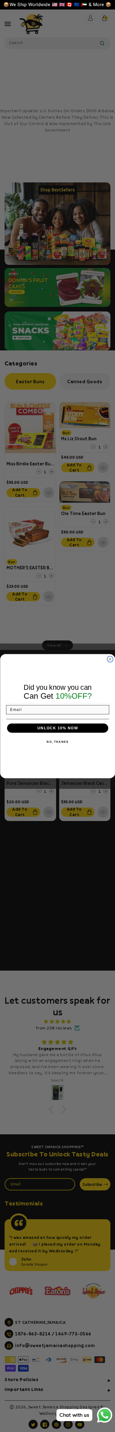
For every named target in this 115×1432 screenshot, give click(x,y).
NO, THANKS (57, 742)
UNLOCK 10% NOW (57, 728)
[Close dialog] (110, 659)
